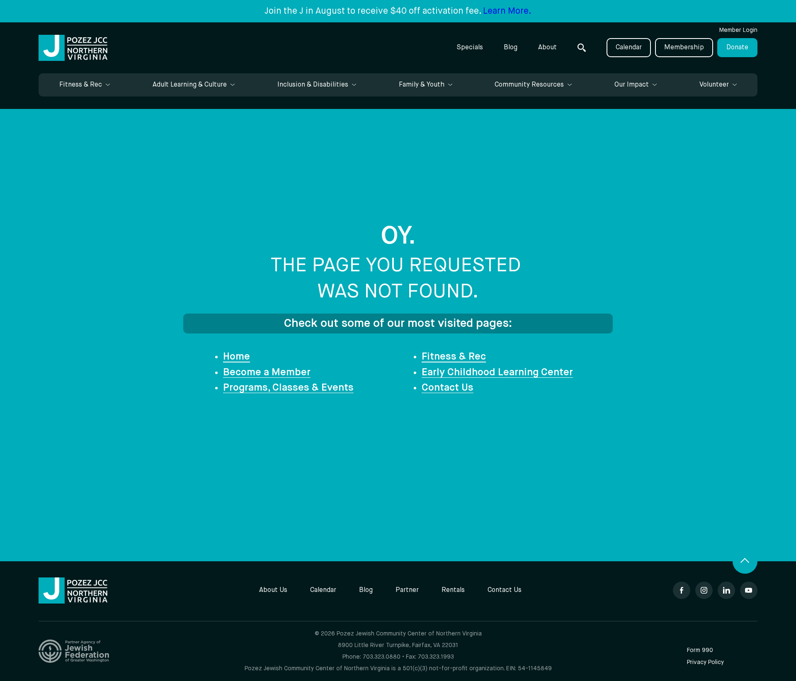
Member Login (738, 30)
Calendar (629, 47)
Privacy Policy (705, 662)
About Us (273, 590)
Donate (737, 47)
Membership (684, 47)
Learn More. (507, 11)
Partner (407, 590)
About (547, 47)
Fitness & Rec (454, 357)
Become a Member (267, 372)
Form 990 (700, 650)
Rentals (453, 590)
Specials (469, 47)
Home (236, 357)
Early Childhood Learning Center (497, 372)
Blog (510, 47)
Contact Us (447, 388)
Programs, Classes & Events (288, 388)
